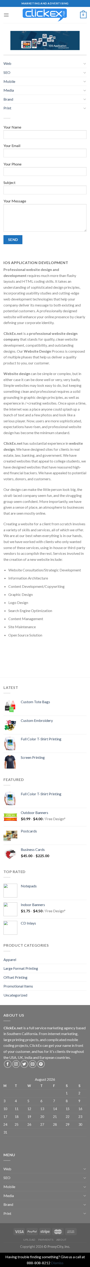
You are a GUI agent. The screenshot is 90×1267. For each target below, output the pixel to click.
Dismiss (57, 1263)
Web (7, 63)
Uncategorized (15, 995)
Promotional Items (18, 986)
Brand (8, 99)
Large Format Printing (20, 968)
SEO (6, 72)
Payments (45, 1239)
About (61, 1239)
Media (8, 90)
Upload (29, 1239)
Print (7, 108)
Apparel (9, 959)
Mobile (9, 81)
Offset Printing (15, 977)
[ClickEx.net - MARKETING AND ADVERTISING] (45, 15)
